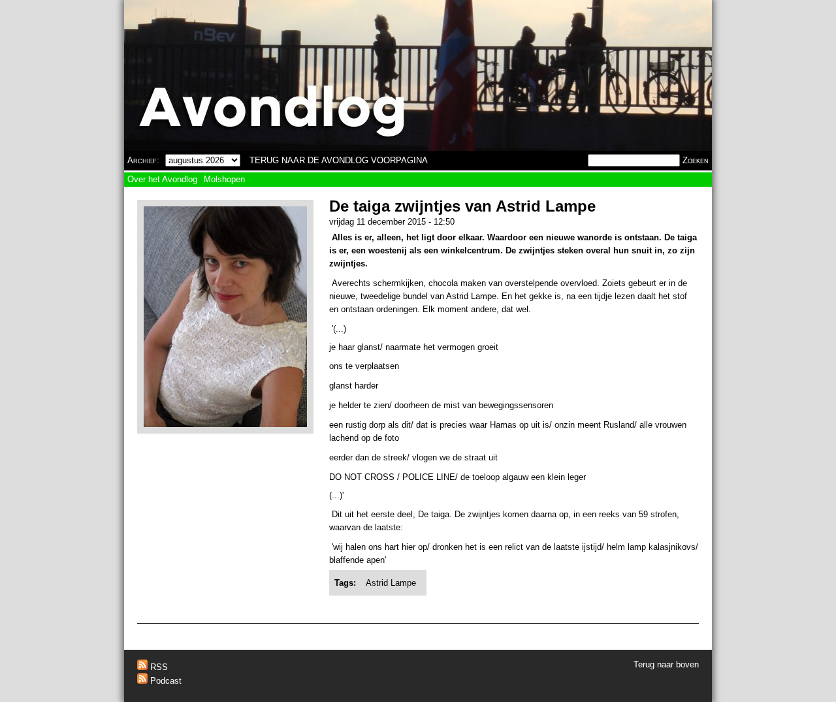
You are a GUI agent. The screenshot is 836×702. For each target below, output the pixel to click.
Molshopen (224, 179)
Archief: (143, 160)
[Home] (418, 75)
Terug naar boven (666, 664)
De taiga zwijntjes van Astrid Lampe (462, 206)
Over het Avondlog (162, 179)
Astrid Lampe (391, 583)
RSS (158, 667)
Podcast (165, 681)
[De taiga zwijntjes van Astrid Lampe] (225, 424)
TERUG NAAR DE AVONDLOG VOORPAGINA (338, 160)
